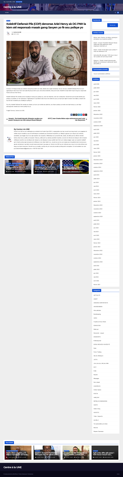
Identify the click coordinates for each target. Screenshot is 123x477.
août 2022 (96, 265)
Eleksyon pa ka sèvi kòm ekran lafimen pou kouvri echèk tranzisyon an (45, 169)
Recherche (97, 20)
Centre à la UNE (13, 6)
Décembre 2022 (98, 250)
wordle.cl (96, 420)
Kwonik (96, 374)
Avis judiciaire (97, 310)
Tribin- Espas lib (98, 416)
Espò (95, 348)
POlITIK (8, 20)
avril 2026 (96, 99)
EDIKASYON (97, 325)
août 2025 (96, 129)
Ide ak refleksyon (10, 165)
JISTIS (95, 359)
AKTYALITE (9, 163)
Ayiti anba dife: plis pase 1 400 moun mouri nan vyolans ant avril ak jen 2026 (104, 454)
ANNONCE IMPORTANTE (101, 303)
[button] (115, 12)
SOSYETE (96, 412)
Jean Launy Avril (21, 171)
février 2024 (97, 197)
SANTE (96, 405)
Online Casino (97, 390)
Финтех (96, 427)
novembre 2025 (98, 118)
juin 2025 (96, 137)
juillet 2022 (96, 269)
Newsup (24, 474)
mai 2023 (96, 231)
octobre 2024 (97, 167)
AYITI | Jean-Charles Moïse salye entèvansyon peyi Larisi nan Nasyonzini (66, 119)
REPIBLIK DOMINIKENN (100, 401)
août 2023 (96, 220)
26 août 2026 (69, 457)
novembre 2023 (98, 209)
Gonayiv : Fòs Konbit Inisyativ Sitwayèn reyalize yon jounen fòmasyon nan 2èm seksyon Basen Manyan (25, 119)
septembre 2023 (98, 216)
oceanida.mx (97, 386)
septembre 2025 (98, 125)
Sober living (97, 408)
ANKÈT (96, 299)
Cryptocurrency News (100, 321)
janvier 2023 (97, 246)
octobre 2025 (97, 122)
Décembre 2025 (98, 114)
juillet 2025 (96, 133)
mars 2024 (97, 193)
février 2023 (97, 243)
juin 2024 (96, 182)
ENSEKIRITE (97, 337)
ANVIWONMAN (98, 306)
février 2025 (97, 152)
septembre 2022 (98, 262)
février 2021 (97, 284)
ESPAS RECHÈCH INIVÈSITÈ (17, 163)
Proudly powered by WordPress (11, 474)
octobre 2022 (97, 258)
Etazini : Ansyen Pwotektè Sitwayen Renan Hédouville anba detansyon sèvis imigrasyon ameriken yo (105, 44)
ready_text (96, 397)
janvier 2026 (97, 110)
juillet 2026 (97, 88)
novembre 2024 (98, 163)
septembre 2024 (98, 171)
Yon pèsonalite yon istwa (100, 424)
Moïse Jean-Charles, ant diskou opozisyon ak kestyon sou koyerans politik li (18, 454)
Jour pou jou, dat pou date (101, 363)
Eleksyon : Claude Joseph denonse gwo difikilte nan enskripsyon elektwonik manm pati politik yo (105, 62)
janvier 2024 (97, 201)
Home (7, 12)
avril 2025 (96, 144)
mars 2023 (96, 239)
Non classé (97, 382)
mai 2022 (96, 277)
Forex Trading (97, 352)
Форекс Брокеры (98, 431)
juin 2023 (96, 228)
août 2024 (96, 175)
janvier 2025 (97, 156)
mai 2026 (96, 95)
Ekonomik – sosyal (99, 333)
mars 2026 (97, 103)
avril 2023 (96, 235)
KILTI (95, 367)
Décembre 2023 (98, 205)
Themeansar (30, 474)
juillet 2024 (97, 178)
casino (95, 318)
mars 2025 (96, 148)
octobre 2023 (97, 212)
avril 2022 (96, 280)
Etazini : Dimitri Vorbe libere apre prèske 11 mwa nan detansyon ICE (75, 454)
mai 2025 (96, 141)
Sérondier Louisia (78, 171)
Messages (96, 378)
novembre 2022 (98, 254)
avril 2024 (96, 190)
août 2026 (96, 84)
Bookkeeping (97, 314)
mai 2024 (96, 186)
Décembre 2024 (98, 159)
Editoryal (37, 165)
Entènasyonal (97, 340)
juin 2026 (96, 91)
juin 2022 (96, 273)
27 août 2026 (11, 457)
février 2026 (97, 106)
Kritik (95, 371)
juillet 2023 (96, 224)
